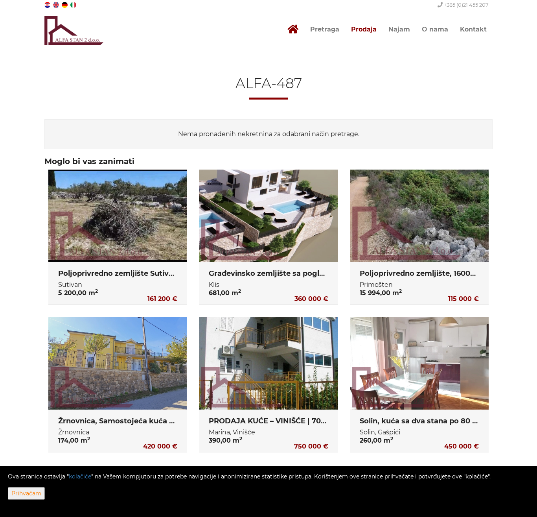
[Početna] (292, 29)
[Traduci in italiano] (73, 4)
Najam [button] (399, 29)
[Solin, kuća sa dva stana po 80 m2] (419, 363)
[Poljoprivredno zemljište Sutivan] (117, 216)
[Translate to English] (56, 4)
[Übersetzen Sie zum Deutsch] (65, 4)
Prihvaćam (26, 493)
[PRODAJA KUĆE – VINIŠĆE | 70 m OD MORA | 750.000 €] (268, 363)
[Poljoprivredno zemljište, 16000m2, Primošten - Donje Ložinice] (419, 216)
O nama (435, 29)
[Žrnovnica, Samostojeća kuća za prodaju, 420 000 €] (117, 363)
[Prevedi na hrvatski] (47, 4)
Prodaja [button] (364, 29)
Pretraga (324, 29)
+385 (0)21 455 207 (466, 5)
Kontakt (473, 29)
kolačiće (80, 476)
